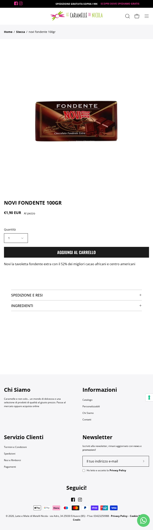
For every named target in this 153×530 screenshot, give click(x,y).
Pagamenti (10, 466)
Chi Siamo (88, 413)
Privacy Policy (118, 470)
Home (8, 32)
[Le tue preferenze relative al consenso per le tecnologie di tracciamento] (149, 397)
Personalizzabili (91, 406)
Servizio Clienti (23, 437)
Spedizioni (9, 453)
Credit (76, 519)
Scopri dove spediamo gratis (120, 3)
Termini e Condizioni (15, 447)
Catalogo (87, 399)
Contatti (86, 419)
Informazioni (99, 389)
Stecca (20, 32)
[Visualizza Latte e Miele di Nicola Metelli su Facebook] (73, 500)
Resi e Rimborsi (12, 460)
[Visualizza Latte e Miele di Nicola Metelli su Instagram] (80, 500)
